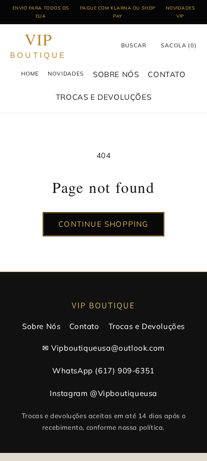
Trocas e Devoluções (147, 326)
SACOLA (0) (179, 45)
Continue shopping (103, 224)
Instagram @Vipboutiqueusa (103, 393)
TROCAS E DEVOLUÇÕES (103, 97)
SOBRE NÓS (116, 74)
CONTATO (166, 74)
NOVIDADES (66, 73)
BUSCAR (134, 45)
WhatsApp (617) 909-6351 (103, 370)
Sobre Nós (41, 326)
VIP (38, 45)
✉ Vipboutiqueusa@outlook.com (103, 348)
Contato (84, 326)
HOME (30, 73)
